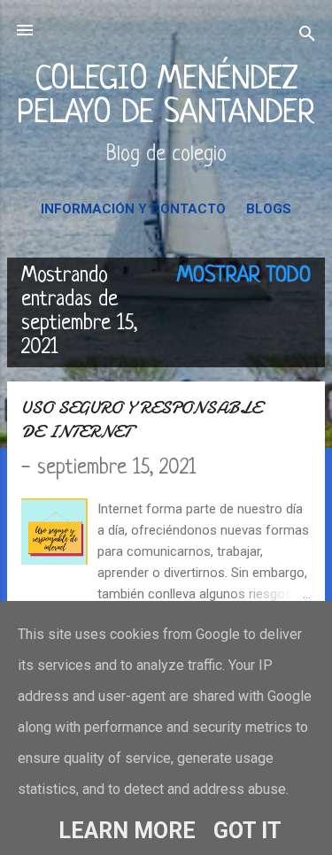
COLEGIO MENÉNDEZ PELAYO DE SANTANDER (166, 97)
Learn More (127, 830)
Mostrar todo (244, 276)
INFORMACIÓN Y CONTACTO (133, 209)
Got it (247, 830)
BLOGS (268, 209)
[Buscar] (307, 36)
